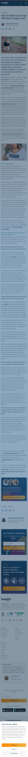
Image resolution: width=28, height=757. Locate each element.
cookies (7, 726)
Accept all (14, 745)
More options (14, 753)
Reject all (14, 749)
